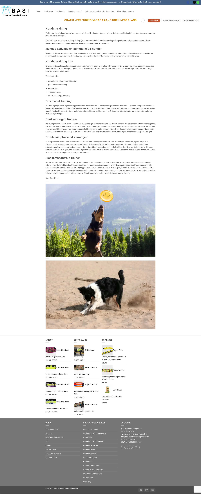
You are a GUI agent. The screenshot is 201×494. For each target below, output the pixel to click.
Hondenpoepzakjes (90, 445)
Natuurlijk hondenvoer (91, 465)
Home (38, 11)
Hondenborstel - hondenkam (93, 441)
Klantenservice (51, 457)
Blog (119, 11)
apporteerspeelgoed (90, 429)
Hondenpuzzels (89, 449)
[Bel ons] (197, 2)
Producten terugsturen (54, 453)
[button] (171, 21)
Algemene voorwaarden (54, 437)
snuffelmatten (88, 478)
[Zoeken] (143, 20)
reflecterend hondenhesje (92, 474)
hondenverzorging (90, 457)
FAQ (47, 441)
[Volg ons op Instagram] (191, 2)
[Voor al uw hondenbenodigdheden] (17, 11)
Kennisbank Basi (52, 429)
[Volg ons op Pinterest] (138, 447)
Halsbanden (87, 437)
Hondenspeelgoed (90, 453)
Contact (48, 445)
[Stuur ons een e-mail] (194, 2)
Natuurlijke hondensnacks (93, 470)
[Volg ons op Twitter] (130, 447)
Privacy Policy (51, 449)
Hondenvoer (87, 461)
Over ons (49, 433)
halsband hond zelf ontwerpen (94, 433)
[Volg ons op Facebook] (187, 2)
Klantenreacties (128, 11)
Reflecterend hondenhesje (95, 11)
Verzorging (87, 482)
